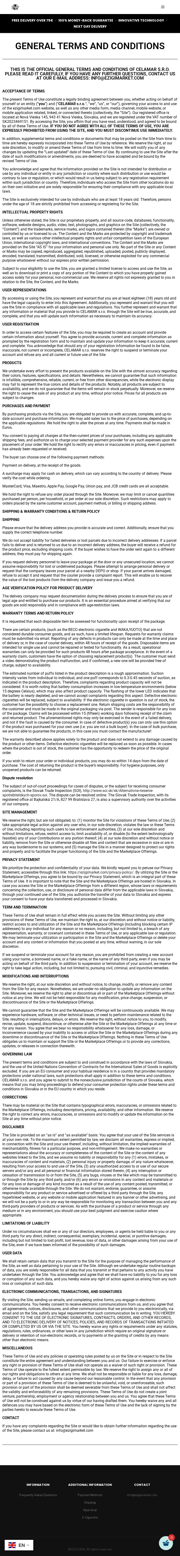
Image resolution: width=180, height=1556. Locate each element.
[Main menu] (163, 7)
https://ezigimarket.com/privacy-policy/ (101, 872)
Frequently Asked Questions (38, 1495)
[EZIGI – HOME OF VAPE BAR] (15, 7)
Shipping (90, 1502)
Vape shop (90, 1510)
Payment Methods (90, 1495)
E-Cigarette (90, 1517)
